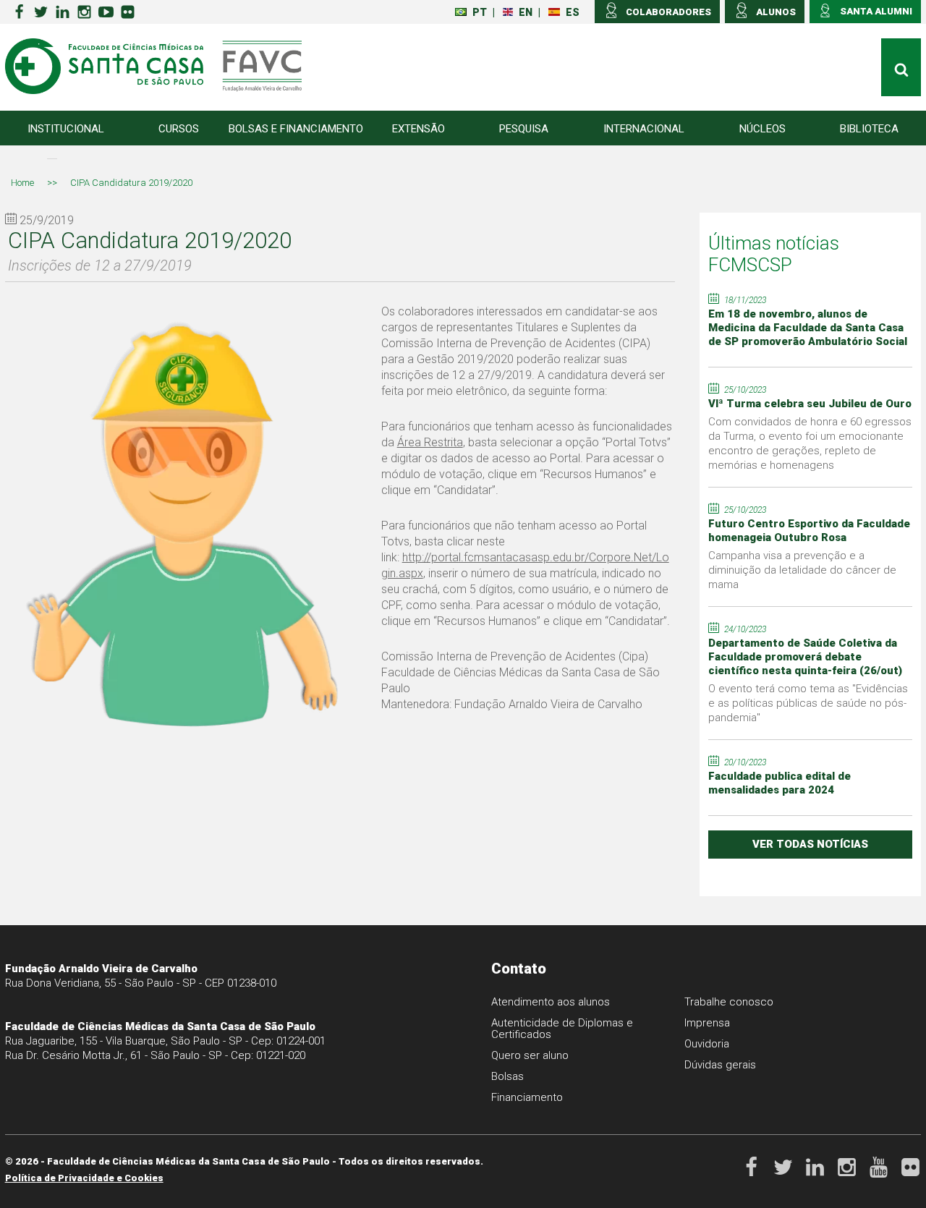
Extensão (418, 128)
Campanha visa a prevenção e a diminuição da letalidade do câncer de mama (802, 570)
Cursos (178, 128)
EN (525, 12)
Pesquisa (523, 128)
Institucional (65, 128)
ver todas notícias (810, 844)
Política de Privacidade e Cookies (84, 1178)
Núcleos (762, 128)
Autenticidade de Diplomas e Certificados (562, 1028)
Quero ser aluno (530, 1055)
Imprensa (707, 1022)
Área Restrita (430, 442)
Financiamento (527, 1097)
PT (479, 12)
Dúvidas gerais (720, 1064)
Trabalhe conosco (728, 1001)
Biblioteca (869, 128)
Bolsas (507, 1076)
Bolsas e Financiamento (296, 128)
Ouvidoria (706, 1043)
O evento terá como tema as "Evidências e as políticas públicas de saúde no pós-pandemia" (808, 703)
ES (572, 12)
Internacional (643, 128)
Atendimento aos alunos (550, 1001)
